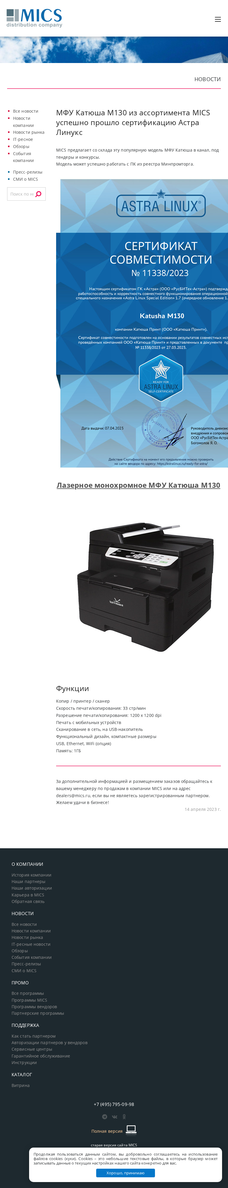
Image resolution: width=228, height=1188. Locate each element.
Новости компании (31, 931)
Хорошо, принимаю (126, 1173)
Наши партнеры (29, 881)
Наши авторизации (32, 888)
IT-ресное (23, 139)
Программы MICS (30, 1000)
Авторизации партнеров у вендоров (50, 1042)
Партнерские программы (38, 1013)
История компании (31, 875)
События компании (32, 957)
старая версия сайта (114, 1145)
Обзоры (21, 146)
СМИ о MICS (25, 179)
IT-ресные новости (31, 944)
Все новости (25, 111)
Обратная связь (28, 901)
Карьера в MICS (28, 895)
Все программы (28, 993)
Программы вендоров (34, 1006)
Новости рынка (29, 132)
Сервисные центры (32, 1049)
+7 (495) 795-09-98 (114, 1104)
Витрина (21, 1085)
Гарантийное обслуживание (41, 1056)
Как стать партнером (34, 1036)
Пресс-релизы (27, 172)
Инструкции (24, 1062)
